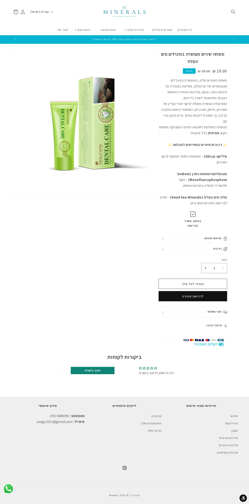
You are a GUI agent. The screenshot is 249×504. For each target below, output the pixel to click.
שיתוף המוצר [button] (214, 325)
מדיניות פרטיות (228, 438)
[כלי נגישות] (243, 498)
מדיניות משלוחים (227, 452)
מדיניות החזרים (228, 445)
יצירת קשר (231, 423)
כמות (224, 259)
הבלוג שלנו (154, 431)
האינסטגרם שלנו (151, 423)
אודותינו (156, 416)
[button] (233, 12)
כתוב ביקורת (93, 370)
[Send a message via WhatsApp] (8, 488)
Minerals (113, 495)
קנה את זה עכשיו (193, 296)
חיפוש (234, 416)
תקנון (234, 431)
